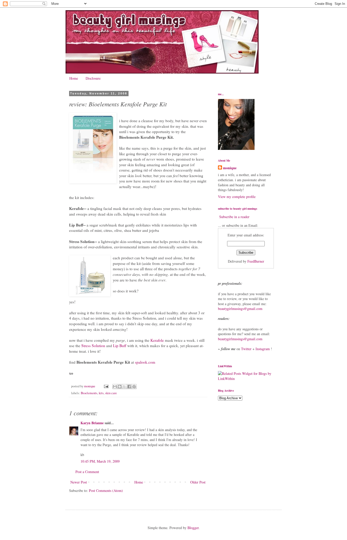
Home (73, 78)
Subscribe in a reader (234, 216)
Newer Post (78, 482)
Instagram (263, 348)
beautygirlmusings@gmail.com (240, 308)
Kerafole (157, 340)
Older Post (198, 482)
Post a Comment (87, 471)
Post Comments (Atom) (106, 490)
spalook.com (145, 362)
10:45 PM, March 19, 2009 (100, 461)
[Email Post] (105, 386)
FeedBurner (255, 261)
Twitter (246, 348)
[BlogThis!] (119, 386)
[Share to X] (124, 386)
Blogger (193, 527)
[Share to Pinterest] (134, 386)
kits (101, 393)
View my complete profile (237, 196)
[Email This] (114, 386)
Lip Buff (119, 345)
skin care (111, 393)
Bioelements (89, 393)
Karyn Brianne (92, 422)
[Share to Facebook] (129, 386)
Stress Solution (93, 345)
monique (229, 167)
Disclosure (93, 78)
